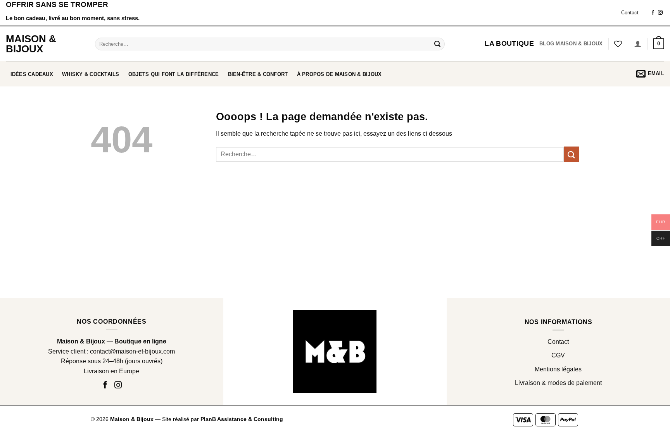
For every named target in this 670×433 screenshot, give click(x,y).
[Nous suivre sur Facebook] (653, 13)
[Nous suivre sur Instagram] (660, 13)
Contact (630, 13)
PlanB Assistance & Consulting (241, 419)
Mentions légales (558, 369)
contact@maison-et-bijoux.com (132, 351)
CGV (558, 355)
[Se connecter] (638, 43)
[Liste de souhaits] (618, 43)
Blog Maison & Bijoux (571, 44)
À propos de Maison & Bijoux (339, 74)
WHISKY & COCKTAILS (90, 74)
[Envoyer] (437, 43)
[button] (658, 44)
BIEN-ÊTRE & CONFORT (258, 74)
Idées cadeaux (31, 74)
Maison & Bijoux (31, 44)
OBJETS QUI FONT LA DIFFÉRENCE (173, 74)
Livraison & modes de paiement (558, 383)
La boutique (509, 43)
